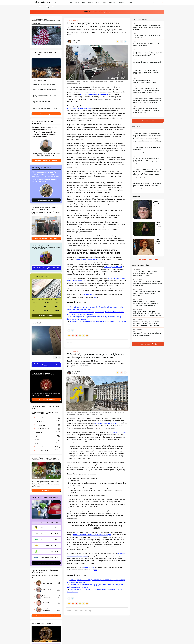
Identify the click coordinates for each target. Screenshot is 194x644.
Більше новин (148, 121)
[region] (46, 361)
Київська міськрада (81, 611)
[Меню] (55, 2)
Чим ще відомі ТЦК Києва (46, 200)
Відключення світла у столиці (101, 12)
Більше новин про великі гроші (46, 616)
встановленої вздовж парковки (79, 108)
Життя (77, 2)
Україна (70, 2)
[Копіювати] (125, 41)
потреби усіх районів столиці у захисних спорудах (92, 535)
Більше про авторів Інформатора (148, 259)
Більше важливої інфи (147, 344)
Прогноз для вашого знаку (46, 399)
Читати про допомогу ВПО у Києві (46, 238)
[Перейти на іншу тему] (158, 2)
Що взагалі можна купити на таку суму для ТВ (46, 268)
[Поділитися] (121, 41)
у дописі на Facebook (117, 432)
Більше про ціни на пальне (46, 563)
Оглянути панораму (46, 114)
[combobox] (57, 357)
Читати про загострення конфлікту (46, 160)
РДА (90, 611)
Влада (83, 2)
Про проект (122, 2)
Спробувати (46, 490)
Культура (90, 2)
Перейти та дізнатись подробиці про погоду (46, 365)
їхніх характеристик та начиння (107, 423)
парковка (70, 343)
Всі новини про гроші (46, 315)
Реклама (130, 2)
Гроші (97, 2)
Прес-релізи (112, 2)
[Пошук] (163, 2)
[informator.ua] (41, 2)
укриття (69, 611)
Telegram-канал (88, 567)
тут (95, 570)
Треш (104, 2)
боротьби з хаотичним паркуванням (94, 94)
